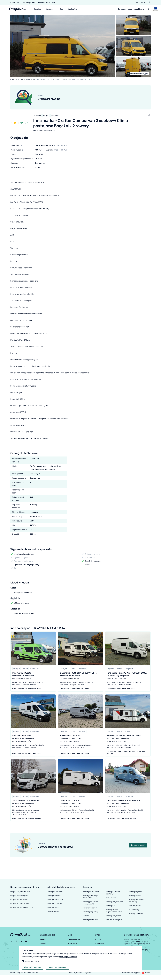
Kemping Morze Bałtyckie (19, 896)
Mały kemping (134, 910)
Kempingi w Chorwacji (54, 903)
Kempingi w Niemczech (55, 899)
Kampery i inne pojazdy (27, 80)
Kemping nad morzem (90, 920)
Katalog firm (72, 9)
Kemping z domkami (136, 913)
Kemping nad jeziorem (113, 916)
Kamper (46, 115)
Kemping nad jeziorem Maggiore (21, 907)
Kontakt (98, 939)
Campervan (55, 115)
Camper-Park (111, 898)
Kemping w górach (135, 892)
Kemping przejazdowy (90, 912)
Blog (61, 9)
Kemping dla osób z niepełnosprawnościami (114, 911)
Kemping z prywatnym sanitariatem (90, 897)
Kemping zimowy (135, 896)
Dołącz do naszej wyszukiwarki (131, 9)
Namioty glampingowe (114, 920)
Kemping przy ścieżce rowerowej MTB (90, 903)
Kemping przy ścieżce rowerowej (136, 900)
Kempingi (37, 9)
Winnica (86, 916)
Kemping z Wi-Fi (111, 906)
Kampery (49, 9)
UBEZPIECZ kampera (46, 2)
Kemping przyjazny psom (114, 902)
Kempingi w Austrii (53, 907)
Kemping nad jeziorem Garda (20, 892)
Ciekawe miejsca (74, 939)
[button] (53, 935)
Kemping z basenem (90, 908)
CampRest (13, 80)
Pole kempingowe (135, 906)
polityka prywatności (68, 956)
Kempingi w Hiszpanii (54, 896)
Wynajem (37, 115)
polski (141, 2)
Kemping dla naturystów (91, 892)
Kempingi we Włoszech (55, 892)
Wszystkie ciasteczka (33, 961)
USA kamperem (28, 2)
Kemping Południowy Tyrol (19, 899)
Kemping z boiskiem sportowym (113, 893)
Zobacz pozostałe (53, 911)
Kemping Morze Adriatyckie (19, 903)
